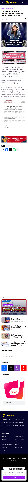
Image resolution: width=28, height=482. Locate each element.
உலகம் (3, 442)
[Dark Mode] (22, 2)
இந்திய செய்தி (19, 436)
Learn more (12, 474)
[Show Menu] (2, 2)
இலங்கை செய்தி (9, 8)
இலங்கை (4, 439)
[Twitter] (10, 149)
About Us (9, 458)
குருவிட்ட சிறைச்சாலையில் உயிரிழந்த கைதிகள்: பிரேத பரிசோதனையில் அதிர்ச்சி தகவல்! (18, 335)
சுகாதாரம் (4, 447)
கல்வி (16, 442)
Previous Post (6, 169)
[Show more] (17, 149)
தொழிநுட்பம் (18, 447)
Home (3, 8)
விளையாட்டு (18, 450)
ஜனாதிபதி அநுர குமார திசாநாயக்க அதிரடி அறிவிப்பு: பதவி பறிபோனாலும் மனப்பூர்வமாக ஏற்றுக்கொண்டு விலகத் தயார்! (18, 327)
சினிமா (17, 444)
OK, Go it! (14, 477)
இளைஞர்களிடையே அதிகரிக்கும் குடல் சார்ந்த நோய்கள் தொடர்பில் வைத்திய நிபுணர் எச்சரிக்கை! (18, 319)
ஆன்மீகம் (4, 436)
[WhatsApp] (14, 149)
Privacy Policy (16, 458)
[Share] (25, 19)
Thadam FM (14, 460)
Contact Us (23, 458)
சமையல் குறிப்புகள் (6, 444)
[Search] (25, 2)
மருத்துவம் (4, 450)
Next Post (23, 169)
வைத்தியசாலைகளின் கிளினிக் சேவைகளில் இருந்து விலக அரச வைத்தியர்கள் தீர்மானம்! (18, 343)
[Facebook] (6, 149)
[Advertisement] (14, 160)
